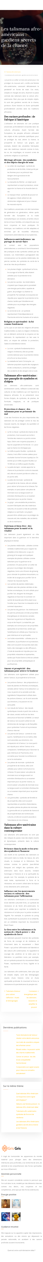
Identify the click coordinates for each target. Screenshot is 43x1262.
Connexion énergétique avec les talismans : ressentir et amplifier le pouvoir (30, 999)
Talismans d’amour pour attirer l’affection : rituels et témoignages (13, 996)
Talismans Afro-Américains (13, 72)
